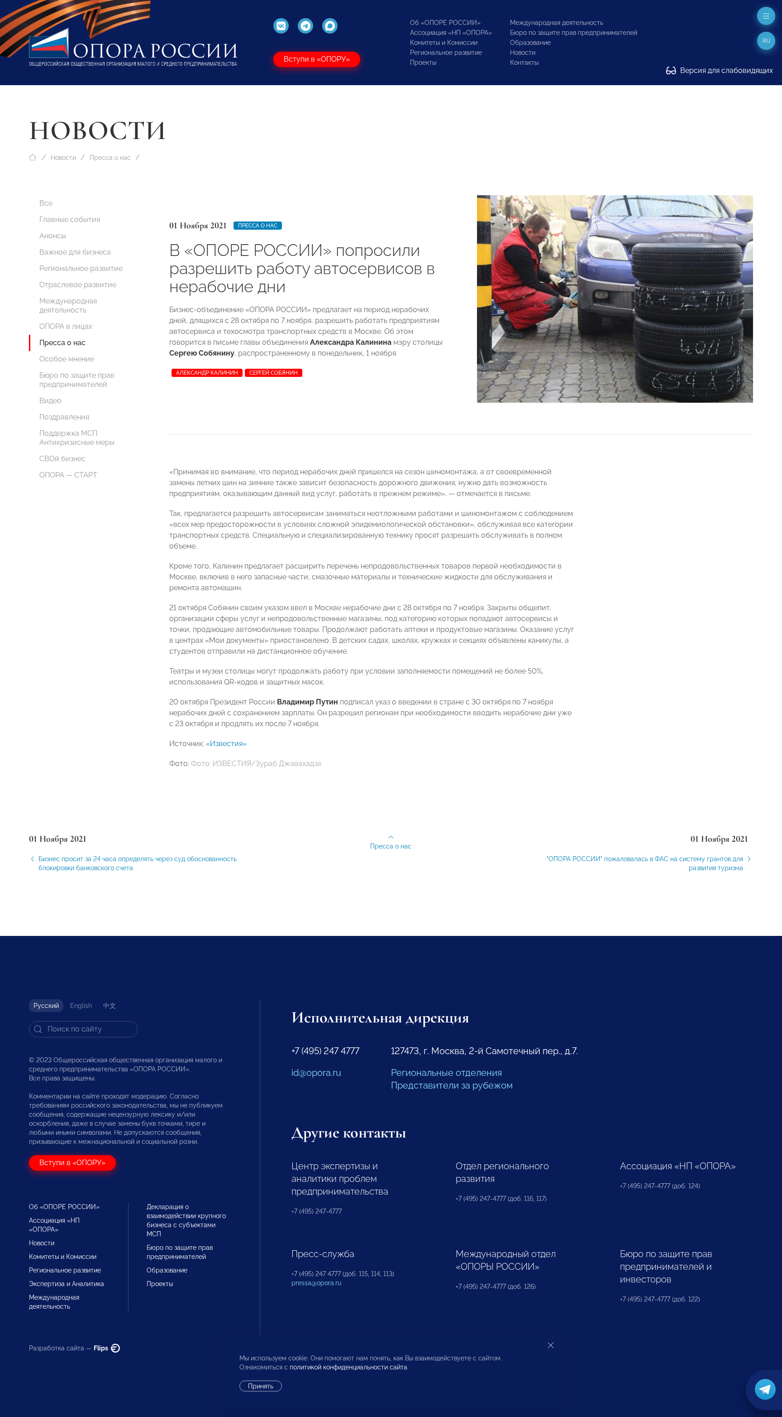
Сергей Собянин (273, 373)
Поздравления (64, 417)
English (81, 1005)
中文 (109, 1005)
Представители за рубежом (452, 1085)
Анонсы (52, 235)
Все (45, 203)
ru (766, 41)
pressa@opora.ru (316, 1283)
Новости (522, 52)
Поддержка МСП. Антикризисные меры (76, 438)
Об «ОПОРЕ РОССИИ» (445, 22)
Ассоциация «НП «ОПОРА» (451, 32)
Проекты (423, 62)
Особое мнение (66, 359)
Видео (50, 400)
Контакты (524, 62)
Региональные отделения (446, 1072)
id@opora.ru (316, 1072)
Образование (530, 42)
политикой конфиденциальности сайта (348, 1367)
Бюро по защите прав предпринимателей (573, 32)
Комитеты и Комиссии (443, 42)
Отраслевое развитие (77, 284)
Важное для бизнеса (75, 252)
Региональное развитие (446, 52)
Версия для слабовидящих (725, 70)
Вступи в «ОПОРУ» (317, 59)
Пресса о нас (110, 157)
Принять (260, 1386)
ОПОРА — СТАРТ (68, 475)
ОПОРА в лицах (65, 326)
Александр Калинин (207, 373)
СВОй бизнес (62, 458)
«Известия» (226, 743)
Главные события (69, 219)
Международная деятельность (556, 22)
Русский (46, 1005)
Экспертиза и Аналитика (66, 1283)
